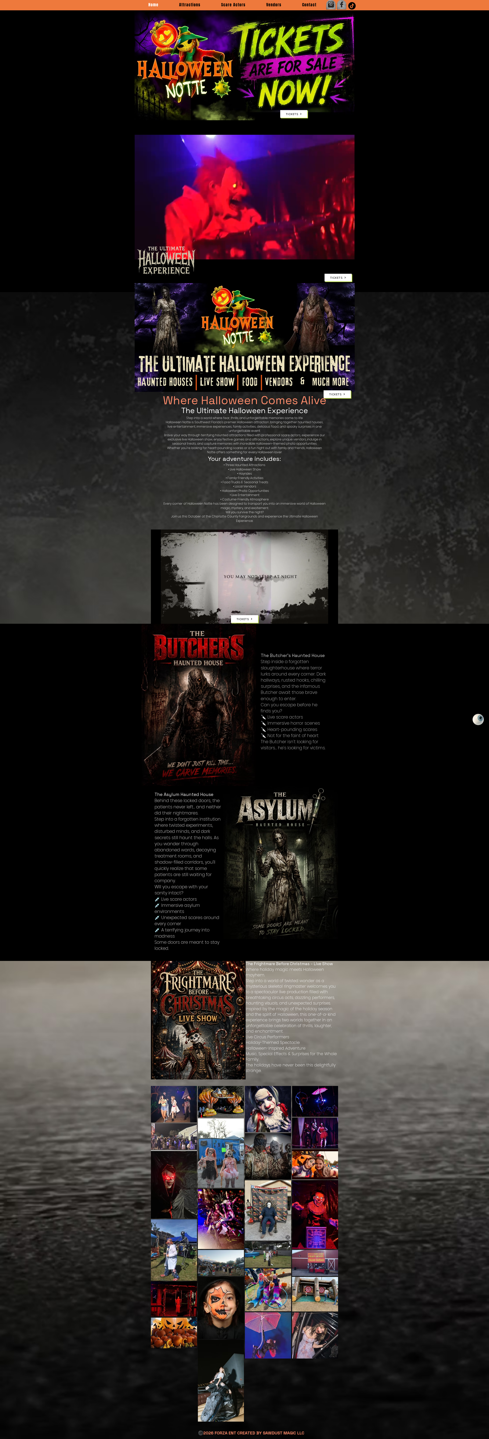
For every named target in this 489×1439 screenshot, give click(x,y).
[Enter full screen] (349, 268)
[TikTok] (352, 6)
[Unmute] (162, 618)
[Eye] (478, 719)
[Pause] (155, 618)
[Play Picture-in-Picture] (342, 268)
